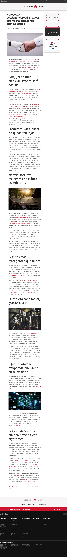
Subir (65, 514)
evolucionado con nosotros (25, 61)
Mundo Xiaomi (3, 526)
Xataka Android (3, 522)
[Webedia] (4, 514)
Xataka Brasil (2, 548)
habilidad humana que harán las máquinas (19, 223)
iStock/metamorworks (15, 488)
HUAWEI (23, 504)
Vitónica (44, 520)
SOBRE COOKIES (42, 504)
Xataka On (2, 545)
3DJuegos (13, 520)
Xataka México (3, 544)
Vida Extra (13, 521)
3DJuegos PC (13, 523)
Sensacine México (25, 544)
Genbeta (2, 525)
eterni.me (15, 139)
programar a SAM (27, 93)
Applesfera (2, 524)
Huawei (19, 475)
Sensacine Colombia (26, 545)
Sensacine (24, 520)
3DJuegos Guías (14, 524)
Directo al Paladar (36, 520)
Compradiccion (46, 523)
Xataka (1, 520)
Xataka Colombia (3, 546)
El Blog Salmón (14, 534)
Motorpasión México (15, 545)
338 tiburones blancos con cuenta (23, 217)
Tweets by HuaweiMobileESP (52, 17)
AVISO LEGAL (31, 504)
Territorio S (2, 527)
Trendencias (45, 521)
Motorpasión (2, 534)
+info (65, 1)
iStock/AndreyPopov (14, 487)
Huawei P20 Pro (14, 236)
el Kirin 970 (27, 479)
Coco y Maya (24, 535)
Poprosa (45, 524)
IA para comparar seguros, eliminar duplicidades (22, 292)
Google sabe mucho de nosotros (28, 280)
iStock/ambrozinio (24, 487)
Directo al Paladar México (37, 544)
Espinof (23, 521)
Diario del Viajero (25, 536)
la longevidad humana (29, 333)
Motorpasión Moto (4, 535)
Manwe (16, 221)
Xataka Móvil (2, 521)
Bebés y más (24, 534)
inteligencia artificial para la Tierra (23, 460)
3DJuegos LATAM (14, 544)
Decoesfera (45, 522)
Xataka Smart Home (4, 523)
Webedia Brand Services (15, 28)
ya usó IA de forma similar (18, 425)
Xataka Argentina (3, 547)
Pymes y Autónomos (15, 535)
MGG (12, 522)
